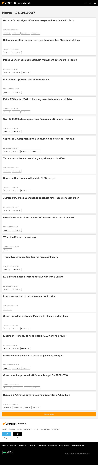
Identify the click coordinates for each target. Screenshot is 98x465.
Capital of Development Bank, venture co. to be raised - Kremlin (39, 138)
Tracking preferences (78, 445)
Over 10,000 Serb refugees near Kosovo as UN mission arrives (38, 118)
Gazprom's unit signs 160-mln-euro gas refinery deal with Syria (39, 20)
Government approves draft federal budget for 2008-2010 (35, 375)
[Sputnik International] (9, 4)
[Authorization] (85, 3)
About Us (5, 445)
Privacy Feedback (64, 445)
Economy (26, 429)
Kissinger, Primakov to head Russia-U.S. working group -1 (35, 335)
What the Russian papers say (19, 237)
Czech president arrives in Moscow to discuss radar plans (35, 316)
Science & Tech (45, 429)
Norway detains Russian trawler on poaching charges (33, 355)
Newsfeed (23, 33)
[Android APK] (7, 452)
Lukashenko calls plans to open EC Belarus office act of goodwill (39, 217)
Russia (5, 33)
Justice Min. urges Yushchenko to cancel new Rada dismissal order (41, 197)
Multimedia (55, 429)
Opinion (6, 250)
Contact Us (32, 445)
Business (34, 33)
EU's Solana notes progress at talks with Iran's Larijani (33, 276)
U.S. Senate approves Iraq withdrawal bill (26, 79)
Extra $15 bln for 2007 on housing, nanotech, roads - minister (37, 99)
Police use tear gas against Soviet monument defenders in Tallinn (40, 59)
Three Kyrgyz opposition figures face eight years (30, 256)
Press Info (13, 445)
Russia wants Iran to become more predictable (29, 296)
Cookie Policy (42, 445)
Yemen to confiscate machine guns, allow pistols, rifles (34, 158)
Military (35, 429)
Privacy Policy (52, 445)
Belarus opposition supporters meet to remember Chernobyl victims (41, 40)
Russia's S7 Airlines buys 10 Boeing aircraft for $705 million (36, 394)
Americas (12, 429)
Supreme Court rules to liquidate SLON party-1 (29, 178)
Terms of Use (22, 445)
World (14, 33)
